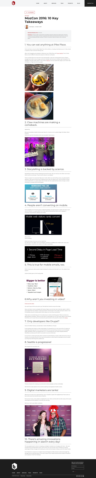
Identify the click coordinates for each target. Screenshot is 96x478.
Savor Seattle (60, 53)
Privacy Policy (28, 475)
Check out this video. (29, 303)
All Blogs (31, 12)
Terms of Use (23, 475)
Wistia (66, 317)
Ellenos (48, 60)
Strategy (27, 15)
